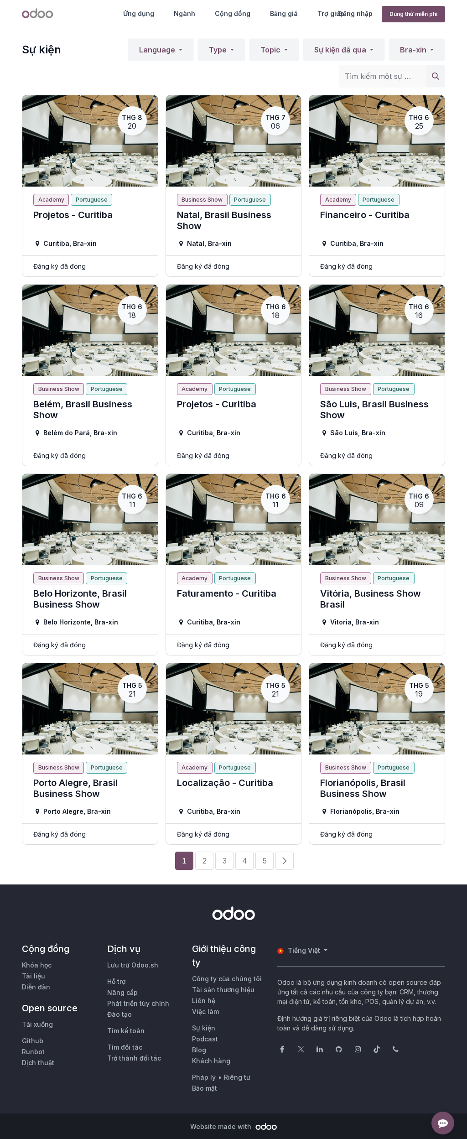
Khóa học (37, 965)
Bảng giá (284, 13)
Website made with (221, 1126)
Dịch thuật (38, 1062)
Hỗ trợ (116, 981)
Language (158, 49)
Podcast (205, 1039)
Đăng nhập (355, 13)
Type (218, 49)
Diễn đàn (36, 987)
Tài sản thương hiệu (223, 989)
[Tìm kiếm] (435, 76)
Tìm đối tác (124, 1047)
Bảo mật (204, 1088)
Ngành (184, 13)
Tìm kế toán (126, 1031)
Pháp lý (204, 1077)
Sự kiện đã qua (341, 49)
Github (32, 1041)
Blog (199, 1050)
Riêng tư (237, 1077)
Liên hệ (203, 1000)
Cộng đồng (232, 13)
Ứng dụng (138, 13)
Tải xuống (37, 1024)
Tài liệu (33, 976)
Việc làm (205, 1011)
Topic (271, 49)
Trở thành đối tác (134, 1058)
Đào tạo (119, 1014)
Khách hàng (211, 1061)
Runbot (33, 1052)
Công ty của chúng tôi (227, 979)
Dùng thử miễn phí (413, 13)
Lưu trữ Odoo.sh (132, 965)
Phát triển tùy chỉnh (138, 1003)
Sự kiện (203, 1028)
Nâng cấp (122, 992)
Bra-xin (414, 49)
